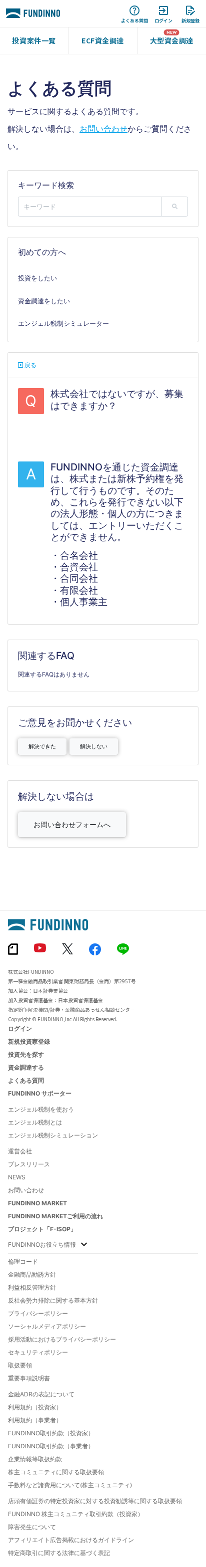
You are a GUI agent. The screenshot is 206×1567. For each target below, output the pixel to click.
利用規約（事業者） (35, 1420)
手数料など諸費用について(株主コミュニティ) (70, 1485)
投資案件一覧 (34, 40)
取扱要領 (20, 1365)
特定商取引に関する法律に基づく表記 (59, 1553)
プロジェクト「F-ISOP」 (42, 1229)
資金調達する (26, 1067)
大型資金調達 (172, 40)
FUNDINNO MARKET (37, 1203)
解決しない (94, 746)
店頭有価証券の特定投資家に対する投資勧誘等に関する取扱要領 (95, 1501)
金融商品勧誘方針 (32, 1274)
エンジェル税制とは (35, 1122)
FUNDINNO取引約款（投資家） (51, 1433)
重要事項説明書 (29, 1378)
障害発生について (32, 1527)
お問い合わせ (104, 129)
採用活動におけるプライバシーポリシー (62, 1339)
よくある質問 (26, 1080)
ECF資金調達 (103, 40)
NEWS (17, 1177)
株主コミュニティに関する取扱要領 (56, 1472)
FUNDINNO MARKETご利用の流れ (55, 1216)
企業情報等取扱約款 (35, 1459)
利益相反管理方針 (32, 1287)
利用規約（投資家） (35, 1407)
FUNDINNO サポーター (40, 1093)
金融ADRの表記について (41, 1394)
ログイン (20, 1028)
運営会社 (20, 1151)
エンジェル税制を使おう (41, 1109)
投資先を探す (26, 1054)
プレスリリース (29, 1164)
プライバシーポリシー (38, 1313)
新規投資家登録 (29, 1041)
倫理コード (23, 1261)
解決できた (42, 746)
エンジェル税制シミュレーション (53, 1135)
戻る (29, 365)
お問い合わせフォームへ (72, 824)
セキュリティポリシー (38, 1352)
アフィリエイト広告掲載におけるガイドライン (71, 1540)
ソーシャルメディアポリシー (47, 1326)
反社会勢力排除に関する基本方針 (53, 1300)
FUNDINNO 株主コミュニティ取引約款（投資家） (76, 1514)
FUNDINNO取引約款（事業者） (51, 1446)
